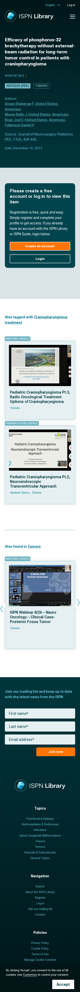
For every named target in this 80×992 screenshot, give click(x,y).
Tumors (41, 86)
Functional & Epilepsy (40, 818)
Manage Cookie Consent (40, 960)
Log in (71, 5)
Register (40, 897)
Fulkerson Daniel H (19, 125)
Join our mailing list (40, 909)
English (50, 5)
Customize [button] (30, 974)
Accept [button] (63, 984)
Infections (40, 830)
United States (47, 104)
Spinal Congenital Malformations (40, 835)
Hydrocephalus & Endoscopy (40, 824)
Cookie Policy (40, 948)
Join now (55, 752)
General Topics (40, 858)
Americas (12, 109)
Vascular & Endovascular (40, 852)
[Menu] (70, 16)
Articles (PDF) (18, 86)
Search (40, 886)
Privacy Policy (40, 943)
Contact (40, 914)
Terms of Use (40, 954)
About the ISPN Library (40, 892)
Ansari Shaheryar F (19, 104)
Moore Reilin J (16, 114)
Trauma (40, 841)
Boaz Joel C (14, 120)
